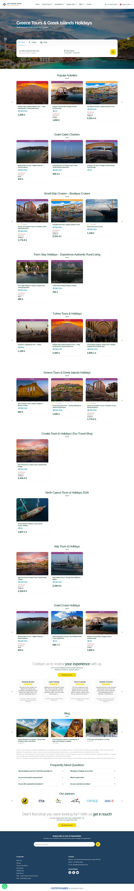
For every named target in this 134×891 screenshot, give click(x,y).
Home (37, 4)
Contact (89, 4)
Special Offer (32, 82)
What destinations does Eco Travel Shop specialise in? (35, 771)
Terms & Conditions (22, 865)
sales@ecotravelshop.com (80, 864)
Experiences (20, 873)
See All (67, 78)
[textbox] (40, 53)
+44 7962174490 (112, 4)
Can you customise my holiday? (80, 784)
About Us (19, 860)
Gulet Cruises (46, 4)
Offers (81, 4)
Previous (5, 39)
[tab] (21, 43)
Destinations (59, 4)
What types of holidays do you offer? (81, 771)
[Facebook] (73, 872)
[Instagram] (69, 872)
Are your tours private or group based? (30, 777)
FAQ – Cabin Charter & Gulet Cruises (27, 876)
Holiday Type (71, 4)
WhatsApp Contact (67, 675)
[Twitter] (77, 872)
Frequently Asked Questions (67, 765)
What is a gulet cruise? (77, 777)
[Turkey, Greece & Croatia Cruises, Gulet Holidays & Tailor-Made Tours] (12, 4)
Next (128, 39)
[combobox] (40, 53)
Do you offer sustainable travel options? (30, 784)
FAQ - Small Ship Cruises (23, 878)
